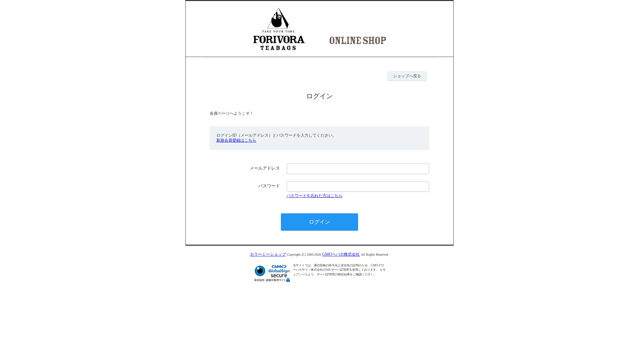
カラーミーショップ (268, 254)
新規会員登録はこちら (236, 140)
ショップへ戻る (407, 76)
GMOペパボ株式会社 (341, 254)
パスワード (269, 185)
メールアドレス (265, 168)
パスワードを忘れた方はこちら (314, 195)
